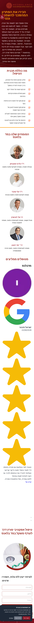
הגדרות (11, 618)
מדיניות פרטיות (23, 614)
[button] (2, 17)
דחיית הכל (18, 618)
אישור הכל (26, 618)
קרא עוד (28, 482)
